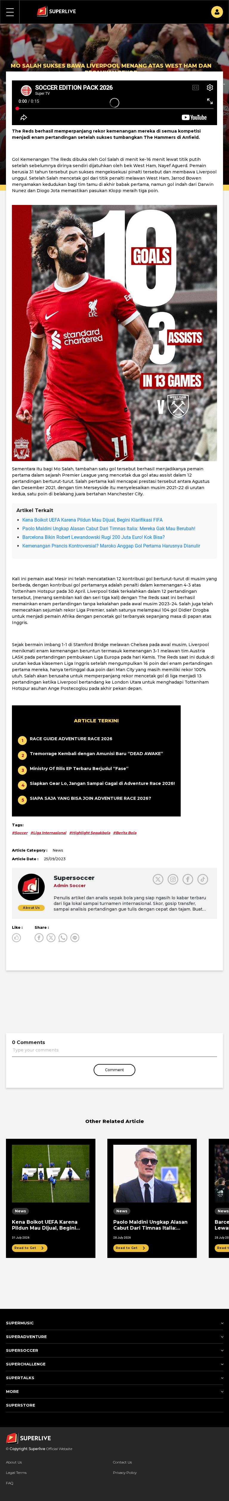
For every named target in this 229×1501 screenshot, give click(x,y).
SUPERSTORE (20, 1405)
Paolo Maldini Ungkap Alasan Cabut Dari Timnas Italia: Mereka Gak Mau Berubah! (108, 528)
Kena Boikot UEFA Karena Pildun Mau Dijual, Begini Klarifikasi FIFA (92, 520)
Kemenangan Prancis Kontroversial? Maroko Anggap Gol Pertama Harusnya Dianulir (111, 546)
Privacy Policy (125, 1472)
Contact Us (122, 1462)
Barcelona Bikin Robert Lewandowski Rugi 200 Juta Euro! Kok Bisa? (93, 537)
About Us (14, 1462)
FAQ (9, 1483)
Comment (114, 1070)
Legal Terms (16, 1472)
